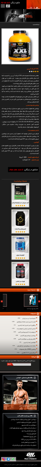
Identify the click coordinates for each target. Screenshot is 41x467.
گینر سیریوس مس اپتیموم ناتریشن (20, 202)
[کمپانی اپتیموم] (20, 459)
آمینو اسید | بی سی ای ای (27, 318)
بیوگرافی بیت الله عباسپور (29, 425)
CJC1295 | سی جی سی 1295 (28, 439)
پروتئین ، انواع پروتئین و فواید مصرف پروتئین (23, 419)
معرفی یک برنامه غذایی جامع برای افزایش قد (24, 445)
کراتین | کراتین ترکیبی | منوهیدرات (24, 329)
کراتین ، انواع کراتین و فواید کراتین (26, 422)
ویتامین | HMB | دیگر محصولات (25, 349)
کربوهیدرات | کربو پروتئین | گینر (24, 332)
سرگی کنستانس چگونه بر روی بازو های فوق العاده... (22, 428)
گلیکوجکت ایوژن (20, 255)
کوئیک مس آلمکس (20, 281)
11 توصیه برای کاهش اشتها (28, 442)
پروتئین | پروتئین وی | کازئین (25, 335)
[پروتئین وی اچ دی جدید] (20, 306)
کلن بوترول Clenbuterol (29, 436)
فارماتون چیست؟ (31, 433)
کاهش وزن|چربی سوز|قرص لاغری (24, 339)
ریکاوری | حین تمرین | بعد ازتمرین (25, 325)
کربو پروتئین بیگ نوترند (20, 229)
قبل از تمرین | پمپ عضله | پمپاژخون (24, 322)
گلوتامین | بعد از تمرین (27, 342)
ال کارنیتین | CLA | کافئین (26, 353)
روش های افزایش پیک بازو (29, 430)
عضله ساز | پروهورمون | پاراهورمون (24, 346)
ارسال (9, 364)
